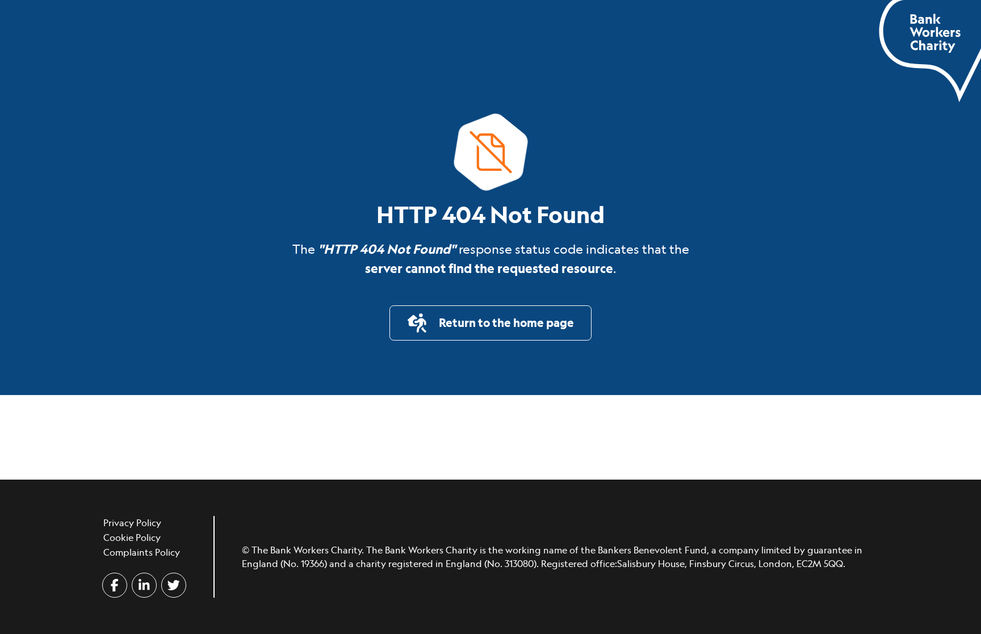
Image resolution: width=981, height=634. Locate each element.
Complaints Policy (141, 552)
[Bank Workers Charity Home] (930, 50)
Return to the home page (504, 323)
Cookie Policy (132, 537)
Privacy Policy (132, 522)
